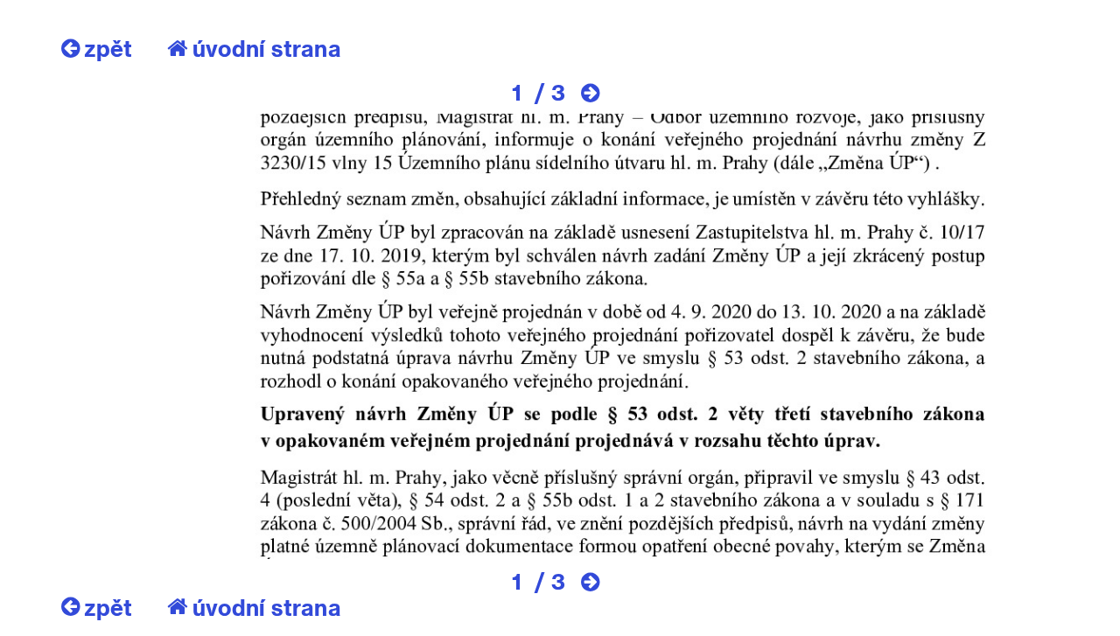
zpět (108, 48)
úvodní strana (266, 48)
